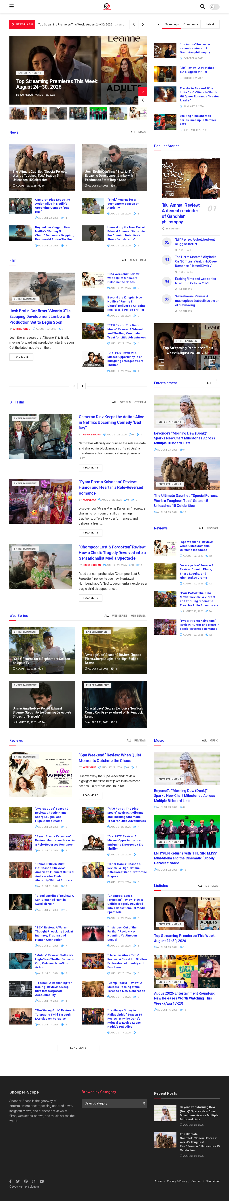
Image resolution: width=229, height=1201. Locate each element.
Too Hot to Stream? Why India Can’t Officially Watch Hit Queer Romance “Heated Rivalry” (196, 261)
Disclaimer (213, 1181)
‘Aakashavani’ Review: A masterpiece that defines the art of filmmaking (197, 300)
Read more (21, 356)
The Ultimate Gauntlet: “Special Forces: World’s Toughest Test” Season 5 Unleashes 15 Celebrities (40, 175)
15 (43, 185)
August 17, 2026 (48, 1024)
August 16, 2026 (167, 1009)
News (142, 132)
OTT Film (125, 402)
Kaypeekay (89, 499)
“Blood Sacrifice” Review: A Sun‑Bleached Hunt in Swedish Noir (54, 899)
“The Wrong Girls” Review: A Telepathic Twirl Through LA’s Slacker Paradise (55, 1014)
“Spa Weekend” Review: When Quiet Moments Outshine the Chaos (123, 278)
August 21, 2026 (120, 371)
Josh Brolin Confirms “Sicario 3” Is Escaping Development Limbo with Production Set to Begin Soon (102, 24)
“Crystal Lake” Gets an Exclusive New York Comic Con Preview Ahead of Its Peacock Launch (114, 712)
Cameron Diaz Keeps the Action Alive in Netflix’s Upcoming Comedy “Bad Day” (60, 84)
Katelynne (89, 767)
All (133, 132)
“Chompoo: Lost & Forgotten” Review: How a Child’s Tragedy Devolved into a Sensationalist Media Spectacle (112, 553)
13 (137, 882)
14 (65, 217)
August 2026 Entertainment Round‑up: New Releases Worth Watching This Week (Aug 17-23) (184, 998)
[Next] (82, 386)
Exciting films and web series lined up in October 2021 (198, 120)
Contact (196, 1181)
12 (65, 245)
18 (115, 722)
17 (65, 945)
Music (214, 740)
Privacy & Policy (177, 1181)
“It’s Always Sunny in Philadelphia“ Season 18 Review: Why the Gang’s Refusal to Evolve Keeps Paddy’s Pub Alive (124, 1018)
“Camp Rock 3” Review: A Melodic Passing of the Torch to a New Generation (126, 987)
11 (137, 213)
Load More (78, 1047)
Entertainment (29, 72)
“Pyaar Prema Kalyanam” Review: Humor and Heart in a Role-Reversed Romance (111, 487)
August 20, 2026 (120, 973)
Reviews (212, 528)
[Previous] (74, 386)
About (159, 1181)
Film (143, 260)
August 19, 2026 (48, 1000)
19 (65, 886)
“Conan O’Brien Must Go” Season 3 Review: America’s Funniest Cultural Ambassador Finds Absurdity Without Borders (54, 872)
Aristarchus (21, 329)
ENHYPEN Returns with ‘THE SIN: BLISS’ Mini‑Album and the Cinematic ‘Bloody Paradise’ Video (185, 858)
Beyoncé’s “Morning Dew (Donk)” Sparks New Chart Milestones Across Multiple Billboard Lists (184, 438)
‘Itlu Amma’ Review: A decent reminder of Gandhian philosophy (195, 48)
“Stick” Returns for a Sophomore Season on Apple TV (123, 203)
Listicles (212, 885)
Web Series (119, 615)
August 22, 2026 (120, 213)
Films (133, 260)
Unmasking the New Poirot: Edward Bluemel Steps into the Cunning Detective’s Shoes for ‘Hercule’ (42, 712)
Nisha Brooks (29, 94)
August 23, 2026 (25, 185)
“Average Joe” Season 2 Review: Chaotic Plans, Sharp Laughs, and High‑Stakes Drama (113, 659)
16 (137, 245)
